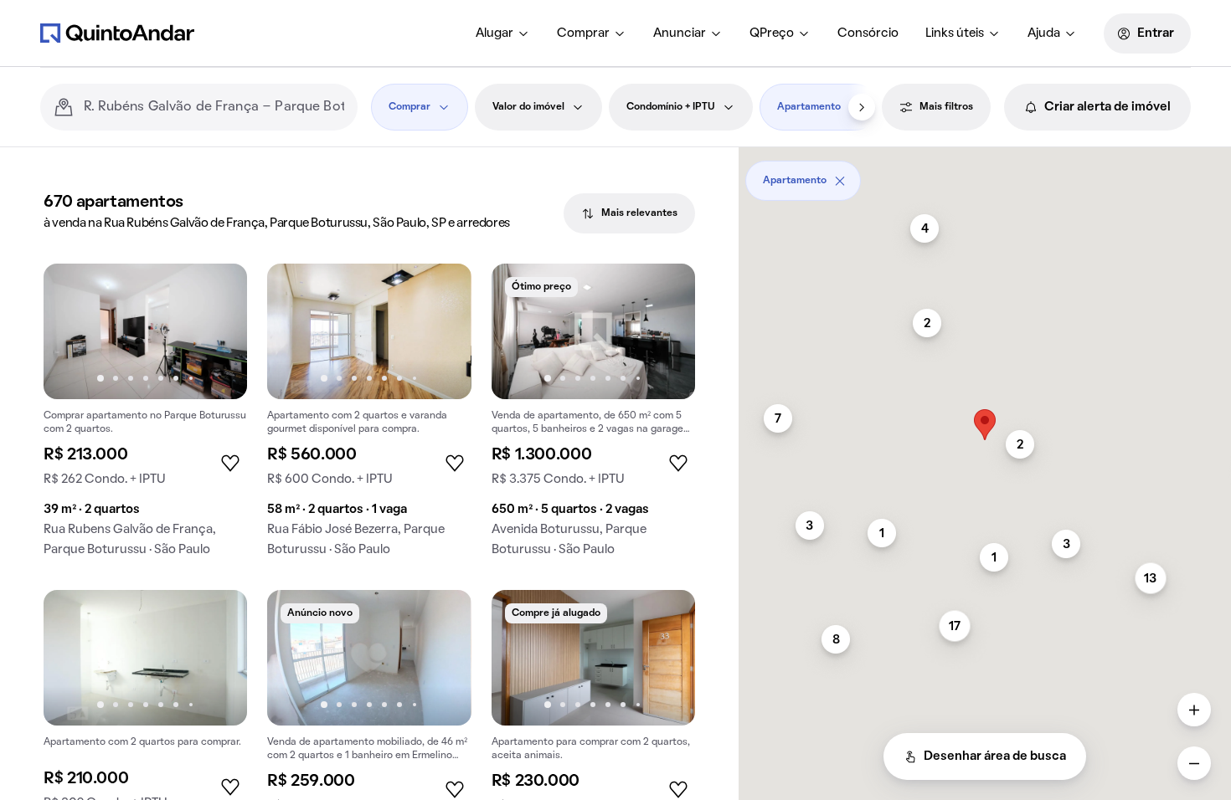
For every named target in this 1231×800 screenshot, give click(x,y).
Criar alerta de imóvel (1107, 107)
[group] (145, 417)
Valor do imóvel (528, 107)
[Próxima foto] (217, 331)
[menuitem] (502, 33)
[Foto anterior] (73, 331)
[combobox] (214, 107)
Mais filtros (946, 107)
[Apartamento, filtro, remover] (840, 181)
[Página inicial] (117, 32)
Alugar (494, 33)
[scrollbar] (985, 174)
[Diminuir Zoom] (1194, 763)
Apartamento (809, 107)
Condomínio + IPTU (670, 107)
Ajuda (1044, 33)
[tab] (629, 213)
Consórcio (868, 33)
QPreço (771, 33)
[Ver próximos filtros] (861, 107)
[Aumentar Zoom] (1194, 709)
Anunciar (679, 33)
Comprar (583, 33)
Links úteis (954, 33)
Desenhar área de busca (995, 756)
